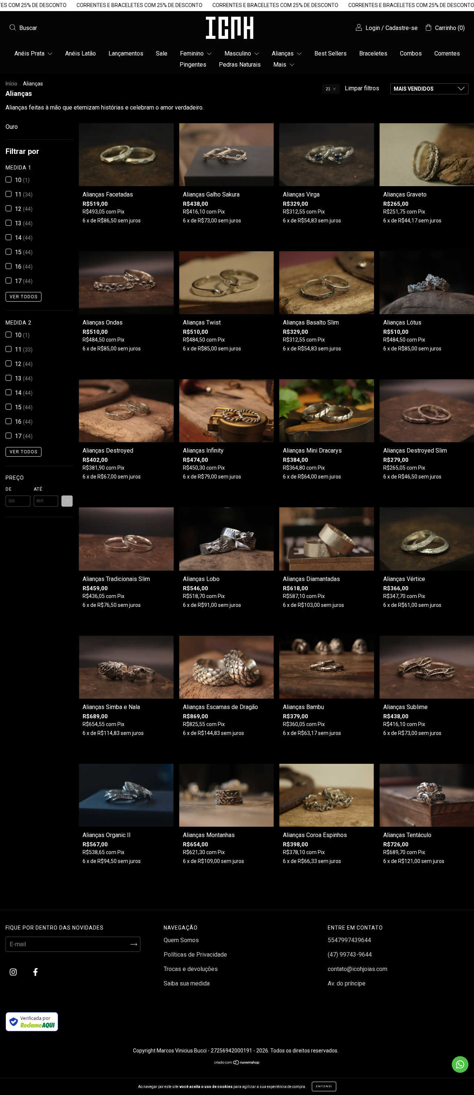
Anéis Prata (30, 53)
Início (11, 84)
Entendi (324, 1086)
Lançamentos (126, 53)
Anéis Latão (80, 53)
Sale (161, 53)
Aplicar (67, 501)
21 (328, 89)
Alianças (283, 53)
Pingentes (193, 64)
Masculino (238, 53)
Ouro (12, 126)
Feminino (192, 53)
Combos (411, 53)
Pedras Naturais (240, 64)
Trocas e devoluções (191, 969)
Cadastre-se (401, 27)
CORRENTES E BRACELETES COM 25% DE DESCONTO (87, 5)
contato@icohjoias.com (357, 969)
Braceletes (373, 53)
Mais (280, 64)
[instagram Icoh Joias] (14, 972)
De (9, 489)
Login (372, 27)
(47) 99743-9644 (350, 954)
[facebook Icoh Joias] (35, 972)
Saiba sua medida (187, 983)
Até (38, 489)
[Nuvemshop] (237, 1063)
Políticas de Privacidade (195, 954)
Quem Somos (181, 940)
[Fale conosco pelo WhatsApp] (460, 1064)
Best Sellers (330, 53)
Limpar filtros (362, 88)
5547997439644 (349, 940)
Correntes (447, 53)
